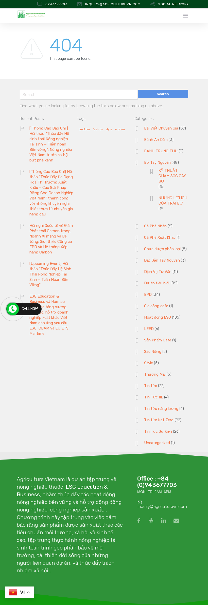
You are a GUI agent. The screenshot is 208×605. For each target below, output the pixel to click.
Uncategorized (157, 443)
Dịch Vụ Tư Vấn (157, 271)
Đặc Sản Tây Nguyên (162, 260)
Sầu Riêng (152, 351)
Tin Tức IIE (153, 397)
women (120, 129)
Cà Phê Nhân (155, 226)
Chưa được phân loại (162, 249)
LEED (149, 328)
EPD (148, 294)
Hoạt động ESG (157, 317)
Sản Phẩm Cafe (157, 340)
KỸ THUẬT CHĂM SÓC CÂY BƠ (172, 176)
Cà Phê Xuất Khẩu (160, 237)
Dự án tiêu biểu (157, 283)
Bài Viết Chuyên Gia (161, 128)
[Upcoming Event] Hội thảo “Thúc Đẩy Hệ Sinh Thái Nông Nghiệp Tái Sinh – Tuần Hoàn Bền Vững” (50, 274)
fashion (98, 129)
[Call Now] (12, 309)
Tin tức (150, 385)
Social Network (173, 4)
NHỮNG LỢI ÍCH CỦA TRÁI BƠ (173, 201)
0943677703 (56, 4)
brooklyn (84, 129)
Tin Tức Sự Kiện (158, 431)
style (109, 129)
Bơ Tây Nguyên (157, 162)
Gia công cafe (156, 306)
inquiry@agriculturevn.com (113, 4)
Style (148, 363)
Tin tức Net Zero (159, 420)
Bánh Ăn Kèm (156, 139)
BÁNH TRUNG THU (161, 151)
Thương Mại (154, 374)
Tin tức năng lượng (161, 408)
